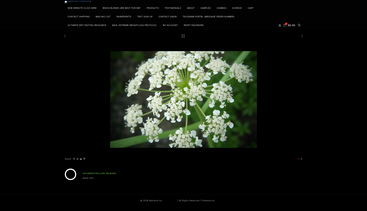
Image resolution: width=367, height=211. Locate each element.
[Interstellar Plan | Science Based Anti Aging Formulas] (78, 2)
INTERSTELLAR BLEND (99, 173)
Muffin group (169, 200)
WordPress (221, 200)
